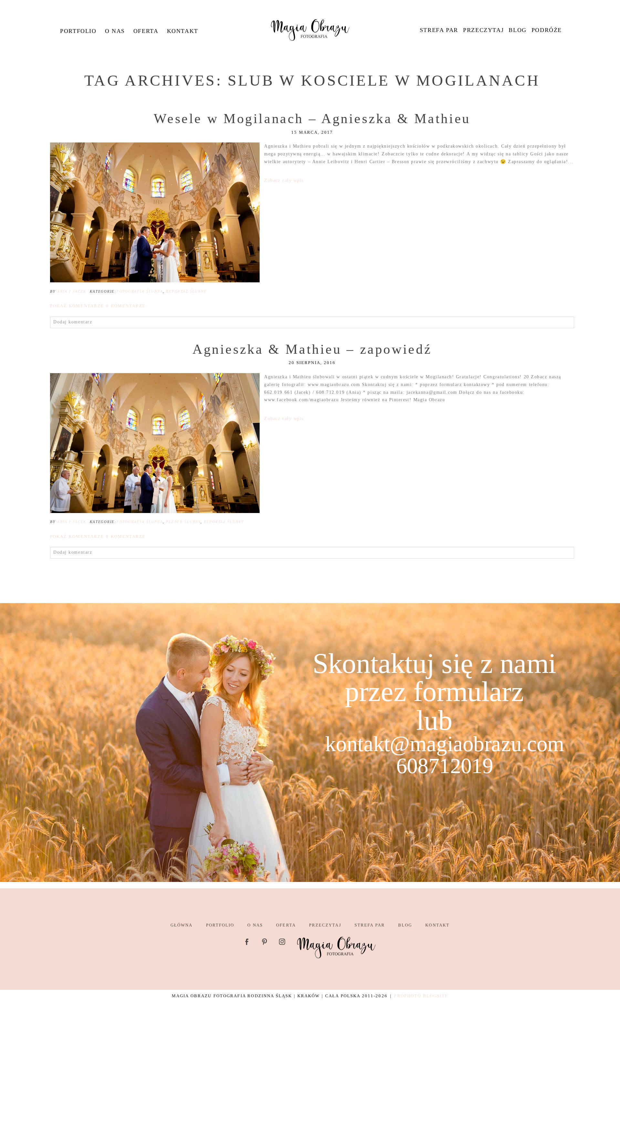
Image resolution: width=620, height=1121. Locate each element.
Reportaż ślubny (186, 291)
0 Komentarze (98, 305)
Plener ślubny (183, 522)
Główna (181, 925)
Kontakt (182, 31)
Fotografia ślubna (140, 291)
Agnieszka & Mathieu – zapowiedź (312, 349)
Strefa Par (439, 30)
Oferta (146, 31)
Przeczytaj (483, 30)
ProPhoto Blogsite (421, 995)
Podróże (547, 30)
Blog (517, 30)
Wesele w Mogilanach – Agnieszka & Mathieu (312, 118)
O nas (115, 31)
